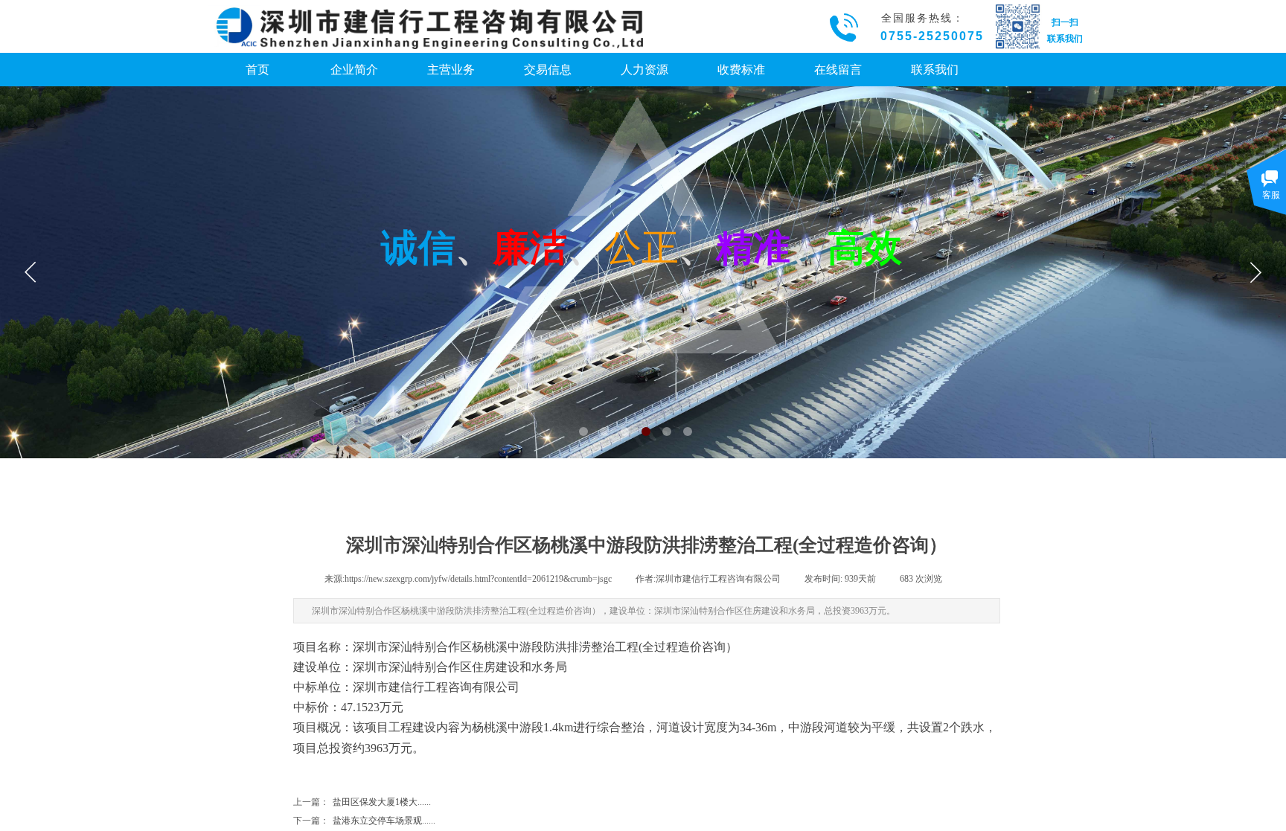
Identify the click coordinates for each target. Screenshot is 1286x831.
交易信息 (548, 69)
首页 (257, 69)
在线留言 (838, 69)
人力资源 (644, 69)
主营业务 (451, 69)
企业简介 (354, 69)
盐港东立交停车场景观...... (364, 820)
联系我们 (935, 69)
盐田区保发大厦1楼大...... (362, 802)
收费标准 (741, 69)
